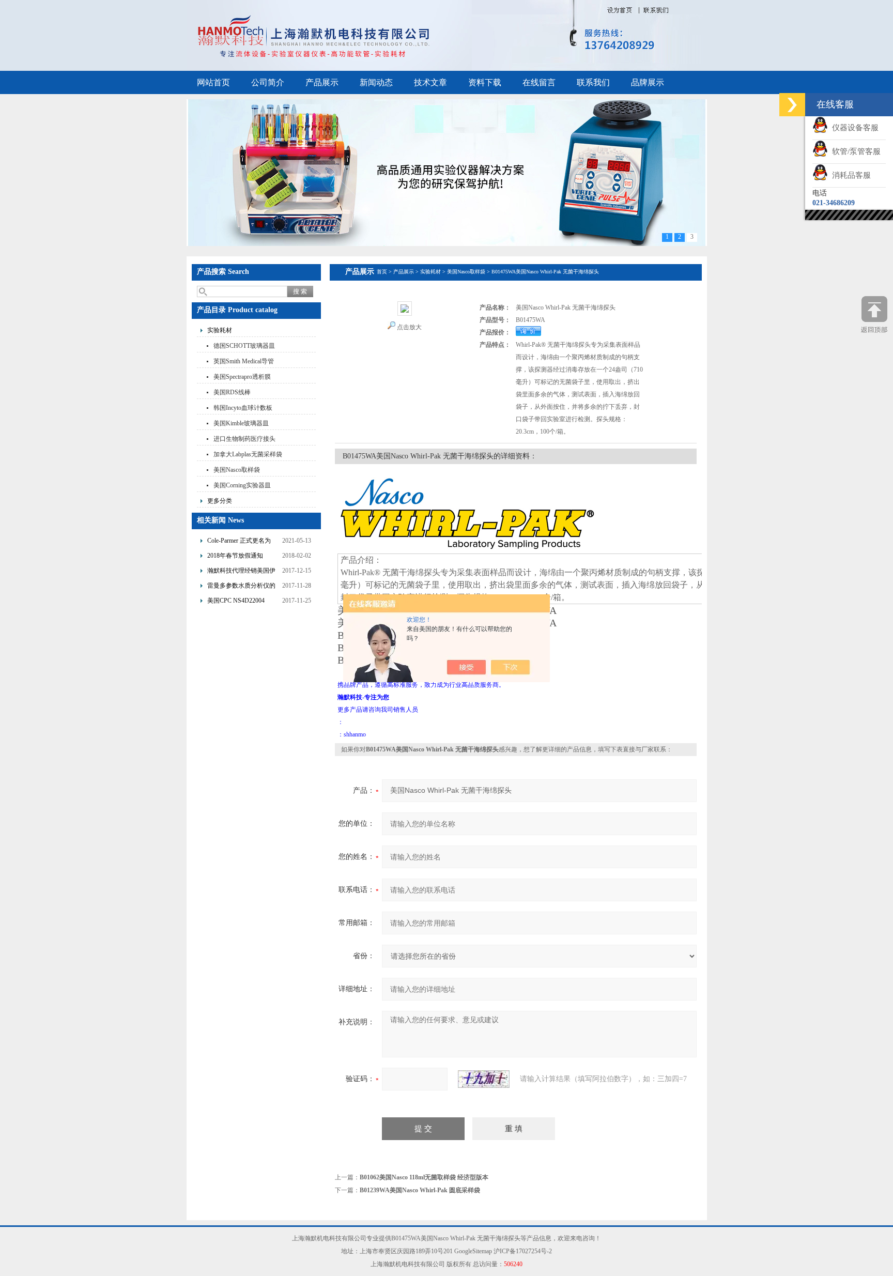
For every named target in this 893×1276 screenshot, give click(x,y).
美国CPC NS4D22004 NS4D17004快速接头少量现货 (241, 602)
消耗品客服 (849, 175)
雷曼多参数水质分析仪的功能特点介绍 (241, 587)
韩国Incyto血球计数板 (242, 407)
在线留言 (539, 82)
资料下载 (484, 82)
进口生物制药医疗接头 (244, 438)
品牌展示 (647, 82)
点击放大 (409, 327)
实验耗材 (219, 330)
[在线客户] (792, 104)
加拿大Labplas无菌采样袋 (247, 454)
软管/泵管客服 (854, 151)
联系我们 (593, 82)
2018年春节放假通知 (235, 555)
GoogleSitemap (473, 1251)
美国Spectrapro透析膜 (242, 376)
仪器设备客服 (853, 128)
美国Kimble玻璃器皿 (241, 423)
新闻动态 (376, 82)
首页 (382, 271)
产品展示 (321, 82)
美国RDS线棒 (232, 392)
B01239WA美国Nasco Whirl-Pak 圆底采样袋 (420, 1190)
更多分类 (219, 500)
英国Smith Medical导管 (243, 361)
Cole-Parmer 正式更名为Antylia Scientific (239, 542)
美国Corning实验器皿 (242, 485)
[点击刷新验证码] (484, 1079)
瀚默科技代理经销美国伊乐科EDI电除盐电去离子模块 (243, 572)
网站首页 (213, 82)
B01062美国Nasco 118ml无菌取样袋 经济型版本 (424, 1177)
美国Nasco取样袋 (236, 469)
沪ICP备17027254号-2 (523, 1251)
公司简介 (267, 82)
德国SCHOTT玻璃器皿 (244, 345)
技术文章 (430, 82)
